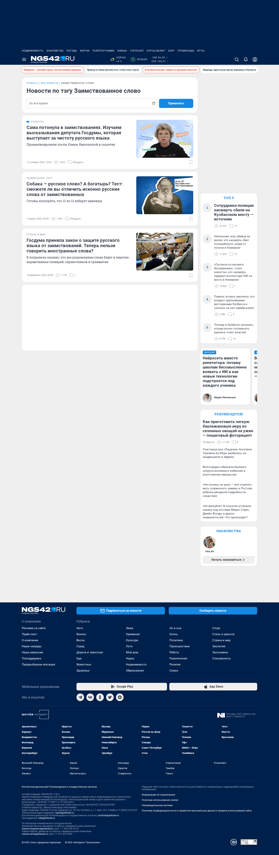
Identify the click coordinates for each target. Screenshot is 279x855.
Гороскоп (137, 50)
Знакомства (55, 50)
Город (80, 646)
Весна (80, 640)
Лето (129, 646)
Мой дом (132, 652)
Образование (135, 670)
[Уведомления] (245, 59)
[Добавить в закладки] (191, 162)
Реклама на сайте (34, 628)
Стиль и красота (223, 634)
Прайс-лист (29, 634)
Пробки (139, 59)
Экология (218, 646)
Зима (129, 628)
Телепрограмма (103, 50)
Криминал (133, 634)
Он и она (175, 628)
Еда (78, 658)
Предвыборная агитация (38, 664)
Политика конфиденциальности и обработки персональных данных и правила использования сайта (197, 810)
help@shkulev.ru (46, 818)
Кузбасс (32, 83)
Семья (173, 670)
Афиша (122, 50)
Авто (79, 628)
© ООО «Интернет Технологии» (82, 842)
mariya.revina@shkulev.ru (35, 834)
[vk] (90, 697)
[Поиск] (236, 59)
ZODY (171, 50)
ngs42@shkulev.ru (64, 812)
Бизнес (81, 634)
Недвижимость (32, 50)
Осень (173, 634)
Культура (132, 640)
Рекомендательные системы (157, 805)
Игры (200, 50)
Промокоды (186, 50)
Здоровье (83, 670)
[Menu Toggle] (24, 59)
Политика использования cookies (160, 800)
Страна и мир (221, 640)
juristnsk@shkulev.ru (108, 815)
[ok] (100, 697)
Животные (83, 664)
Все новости (49, 83)
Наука (130, 658)
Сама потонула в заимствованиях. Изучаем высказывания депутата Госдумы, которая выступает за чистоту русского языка (74, 133)
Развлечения (178, 658)
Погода (72, 50)
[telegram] (80, 697)
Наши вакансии (32, 652)
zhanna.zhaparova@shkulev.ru (38, 828)
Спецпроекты (221, 658)
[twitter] (110, 697)
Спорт (216, 628)
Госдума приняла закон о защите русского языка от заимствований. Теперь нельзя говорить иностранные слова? (73, 246)
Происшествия (179, 646)
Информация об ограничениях (158, 794)
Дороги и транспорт (89, 652)
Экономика (220, 652)
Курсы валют (156, 50)
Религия (174, 664)
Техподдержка (31, 658)
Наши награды (32, 646)
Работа (174, 652)
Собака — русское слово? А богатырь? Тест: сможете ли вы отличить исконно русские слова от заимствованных (75, 189)
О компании (30, 640)
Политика (176, 640)
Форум (84, 50)
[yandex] (120, 697)
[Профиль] (254, 59)
